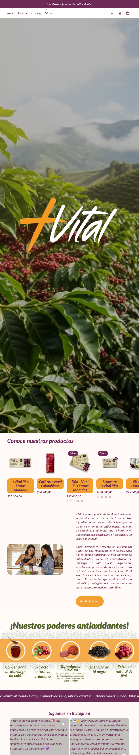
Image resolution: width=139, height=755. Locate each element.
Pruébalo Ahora (89, 601)
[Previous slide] (4, 4)
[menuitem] (48, 13)
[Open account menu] (120, 13)
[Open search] (112, 13)
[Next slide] (135, 4)
